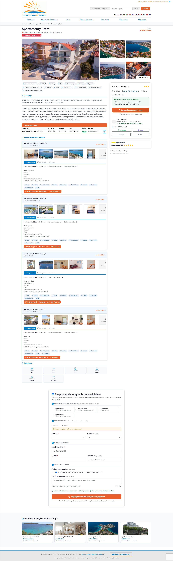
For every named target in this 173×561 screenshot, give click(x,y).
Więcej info (142, 20)
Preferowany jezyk (63, 469)
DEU (71, 472)
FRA (87, 472)
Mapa (122, 134)
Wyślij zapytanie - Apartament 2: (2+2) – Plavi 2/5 (43, 247)
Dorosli (55, 434)
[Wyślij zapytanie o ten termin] (104, 131)
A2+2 (125, 91)
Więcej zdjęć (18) (144, 77)
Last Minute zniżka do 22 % (32, 35)
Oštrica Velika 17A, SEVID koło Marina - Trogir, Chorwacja (42, 32)
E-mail (55, 456)
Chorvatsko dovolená (102, 558)
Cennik (53, 162)
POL (53, 472)
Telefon (94, 456)
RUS (93, 472)
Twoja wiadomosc (63, 476)
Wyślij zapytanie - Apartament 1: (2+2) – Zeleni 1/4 (43, 191)
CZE (59, 472)
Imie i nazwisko (58, 447)
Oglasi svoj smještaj (121, 554)
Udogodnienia (31, 162)
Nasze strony (69, 558)
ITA (76, 472)
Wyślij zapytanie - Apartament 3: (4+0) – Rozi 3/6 (43, 302)
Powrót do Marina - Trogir (120, 151)
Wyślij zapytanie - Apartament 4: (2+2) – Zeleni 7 (42, 357)
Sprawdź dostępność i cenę (131, 110)
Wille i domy (123, 20)
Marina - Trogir (44, 24)
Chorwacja (31, 20)
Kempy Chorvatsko (90, 558)
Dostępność (42, 162)
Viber (141, 130)
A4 (133, 91)
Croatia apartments (78, 558)
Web (141, 134)
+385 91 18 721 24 (120, 127)
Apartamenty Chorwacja (49, 20)
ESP (82, 472)
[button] (130, 144)
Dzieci (93, 434)
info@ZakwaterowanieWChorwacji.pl (93, 554)
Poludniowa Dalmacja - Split (30, 24)
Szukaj (146, 8)
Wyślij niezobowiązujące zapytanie (88, 496)
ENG (65, 472)
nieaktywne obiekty (59, 558)
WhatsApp (122, 130)
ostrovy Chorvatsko (114, 558)
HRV (99, 472)
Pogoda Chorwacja (86, 20)
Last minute (105, 20)
